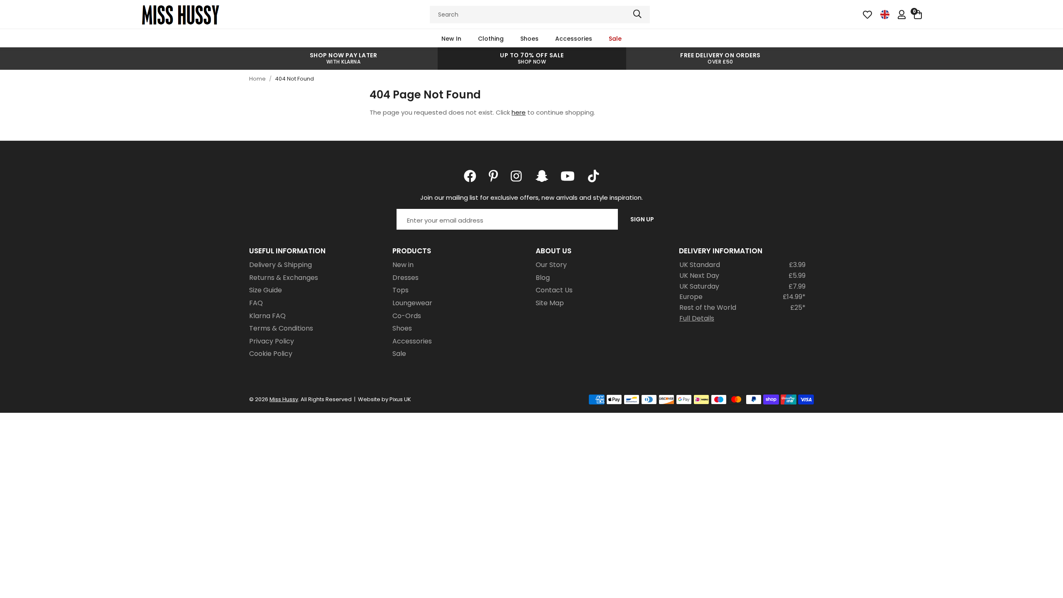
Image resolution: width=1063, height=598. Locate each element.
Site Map (550, 303)
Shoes (529, 38)
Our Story (551, 265)
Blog (543, 277)
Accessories (573, 38)
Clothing (491, 38)
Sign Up (642, 219)
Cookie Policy (270, 353)
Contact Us (554, 290)
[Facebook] (470, 176)
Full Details (696, 318)
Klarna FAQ (267, 316)
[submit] (637, 14)
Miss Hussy (180, 14)
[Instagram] (517, 176)
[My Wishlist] (867, 14)
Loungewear (412, 303)
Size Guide (265, 290)
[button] (918, 14)
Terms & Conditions (281, 328)
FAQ (256, 303)
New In (451, 38)
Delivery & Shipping (280, 265)
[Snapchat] (542, 176)
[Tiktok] (593, 176)
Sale (615, 38)
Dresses (405, 277)
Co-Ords (406, 316)
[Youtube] (568, 176)
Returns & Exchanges (283, 277)
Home (257, 79)
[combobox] (540, 14)
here (519, 112)
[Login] (902, 14)
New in (403, 265)
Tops (400, 290)
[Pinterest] (493, 176)
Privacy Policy (271, 341)
